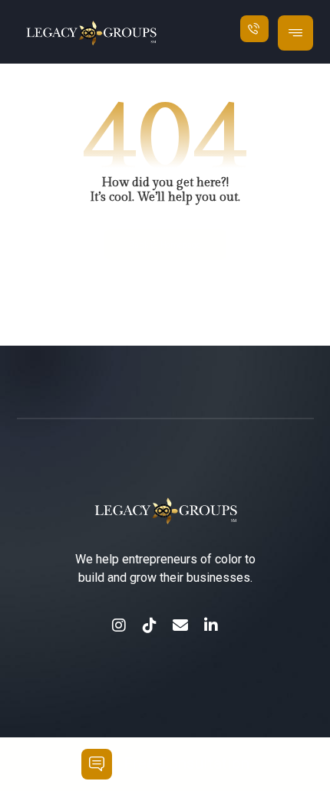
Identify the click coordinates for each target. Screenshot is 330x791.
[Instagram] (119, 625)
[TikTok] (149, 625)
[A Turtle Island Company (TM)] (116, 33)
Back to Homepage (165, 245)
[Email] (180, 625)
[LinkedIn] (211, 625)
